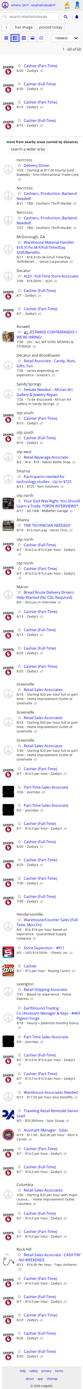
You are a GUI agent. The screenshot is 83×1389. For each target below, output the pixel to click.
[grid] (23, 38)
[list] (6, 38)
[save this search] (76, 17)
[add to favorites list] (19, 65)
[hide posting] (42, 71)
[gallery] (32, 38)
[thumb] (15, 38)
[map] (41, 38)
